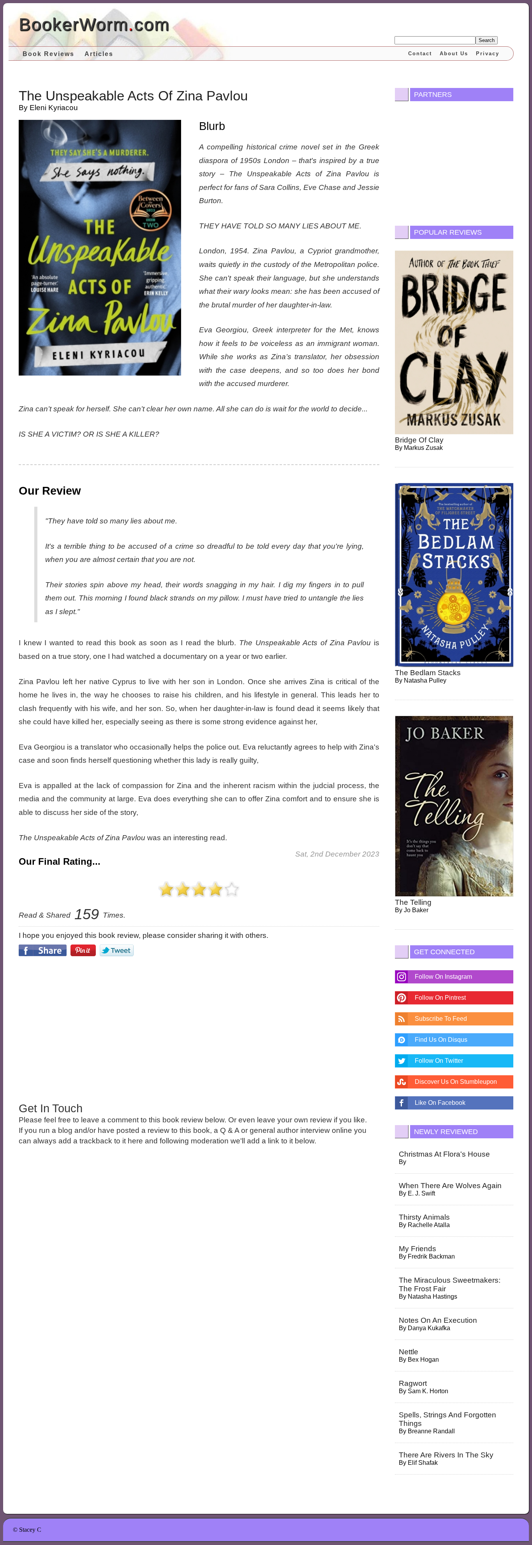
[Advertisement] (199, 1028)
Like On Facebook (440, 1102)
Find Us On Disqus (441, 1039)
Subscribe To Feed (441, 1018)
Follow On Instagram (443, 976)
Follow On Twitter (439, 1060)
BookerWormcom (94, 24)
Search (487, 40)
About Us (454, 53)
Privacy (487, 53)
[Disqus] (199, 1259)
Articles (99, 54)
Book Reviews (48, 54)
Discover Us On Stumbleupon (456, 1081)
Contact (420, 53)
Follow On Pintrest (440, 997)
